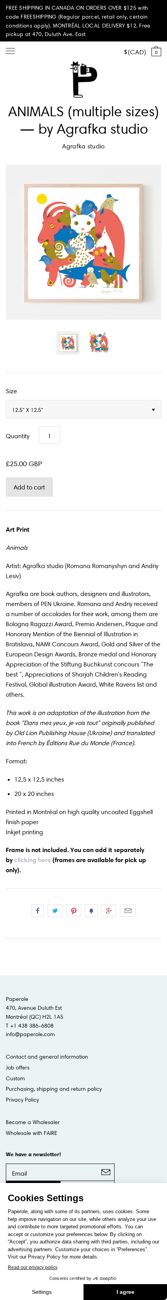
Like (37, 910)
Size (11, 391)
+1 (108, 910)
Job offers (18, 1067)
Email (128, 910)
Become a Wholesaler (33, 1122)
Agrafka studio (83, 146)
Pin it (73, 910)
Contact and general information (47, 1056)
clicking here (32, 860)
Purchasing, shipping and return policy (54, 1088)
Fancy (91, 910)
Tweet (55, 910)
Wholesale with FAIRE (31, 1133)
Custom (15, 1078)
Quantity (18, 436)
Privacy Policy (22, 1099)
